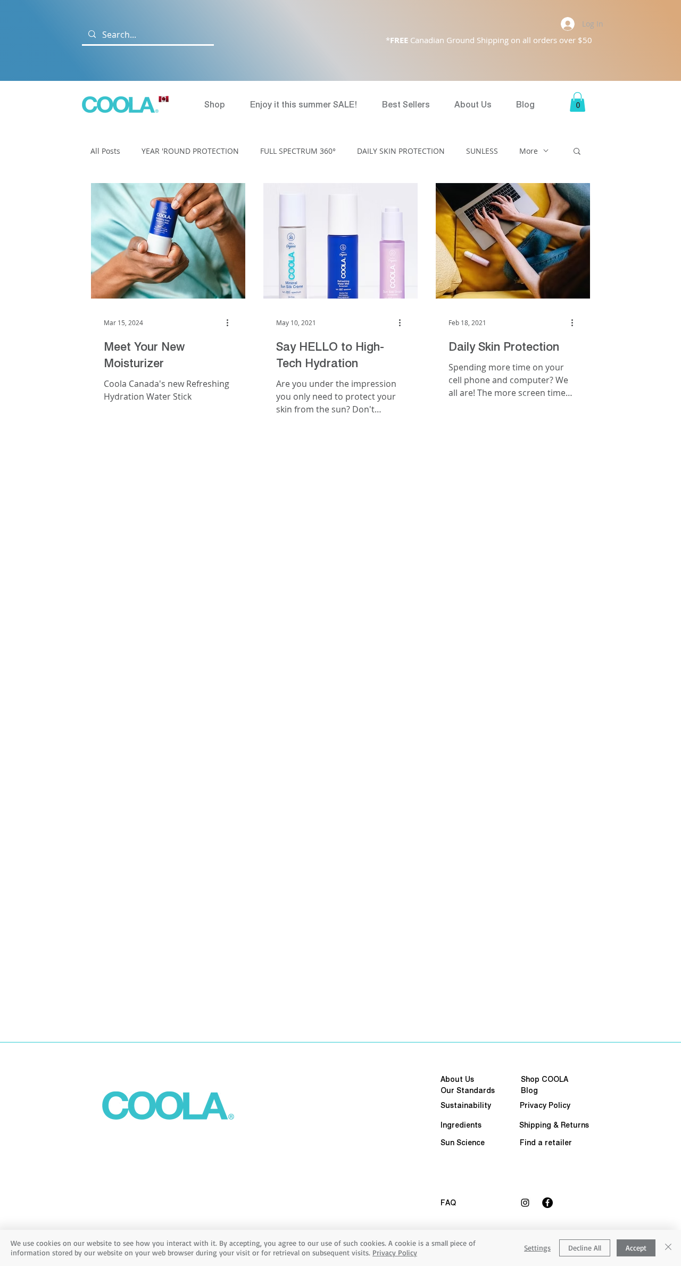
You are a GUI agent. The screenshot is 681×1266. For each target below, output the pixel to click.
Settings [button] (537, 1247)
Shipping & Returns (554, 1125)
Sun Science (463, 1142)
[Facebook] (547, 1202)
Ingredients (461, 1125)
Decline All (584, 1247)
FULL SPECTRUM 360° (298, 150)
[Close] (668, 1247)
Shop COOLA (544, 1079)
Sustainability (466, 1105)
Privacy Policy (394, 1252)
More (528, 150)
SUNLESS (482, 150)
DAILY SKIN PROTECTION (401, 150)
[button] (577, 102)
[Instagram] (525, 1202)
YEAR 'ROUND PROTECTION (190, 150)
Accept (636, 1247)
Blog (529, 1090)
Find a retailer (546, 1142)
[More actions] (231, 322)
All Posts (105, 150)
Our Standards (468, 1090)
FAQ (448, 1202)
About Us (457, 1079)
